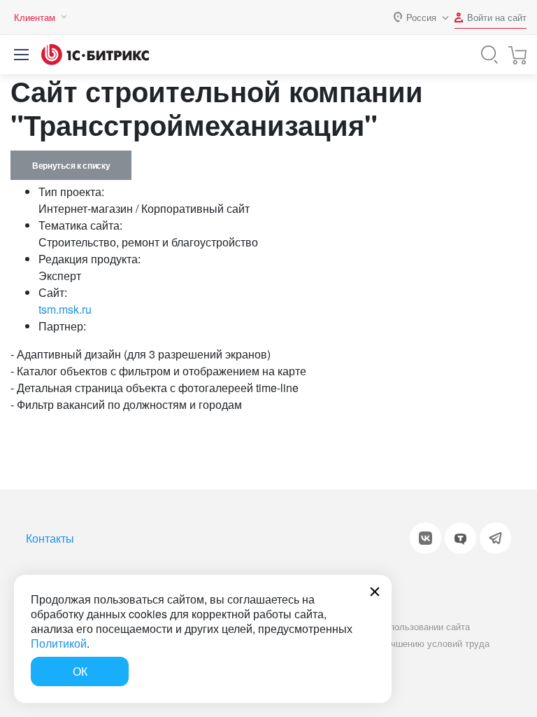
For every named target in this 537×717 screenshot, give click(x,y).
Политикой (59, 643)
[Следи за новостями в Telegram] (495, 538)
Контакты (50, 538)
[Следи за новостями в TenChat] (460, 538)
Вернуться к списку (71, 165)
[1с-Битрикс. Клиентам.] (95, 54)
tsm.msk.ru (65, 309)
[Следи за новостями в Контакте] (425, 538)
